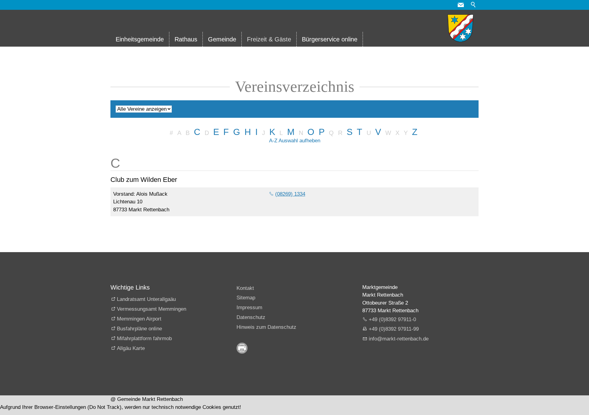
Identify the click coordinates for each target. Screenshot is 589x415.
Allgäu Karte (131, 348)
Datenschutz (251, 317)
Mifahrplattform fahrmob (144, 338)
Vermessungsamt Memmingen (151, 309)
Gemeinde (222, 39)
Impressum (249, 307)
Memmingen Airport (139, 319)
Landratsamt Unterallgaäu (146, 299)
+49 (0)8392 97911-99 (394, 329)
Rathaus (186, 39)
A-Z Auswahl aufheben (294, 141)
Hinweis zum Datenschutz (266, 327)
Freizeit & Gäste (269, 39)
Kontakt (245, 288)
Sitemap (246, 298)
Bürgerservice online (329, 39)
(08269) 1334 (290, 194)
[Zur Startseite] (460, 28)
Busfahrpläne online (139, 329)
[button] (461, 5)
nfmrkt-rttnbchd (398, 339)
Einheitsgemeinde (140, 39)
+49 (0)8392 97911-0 (392, 319)
